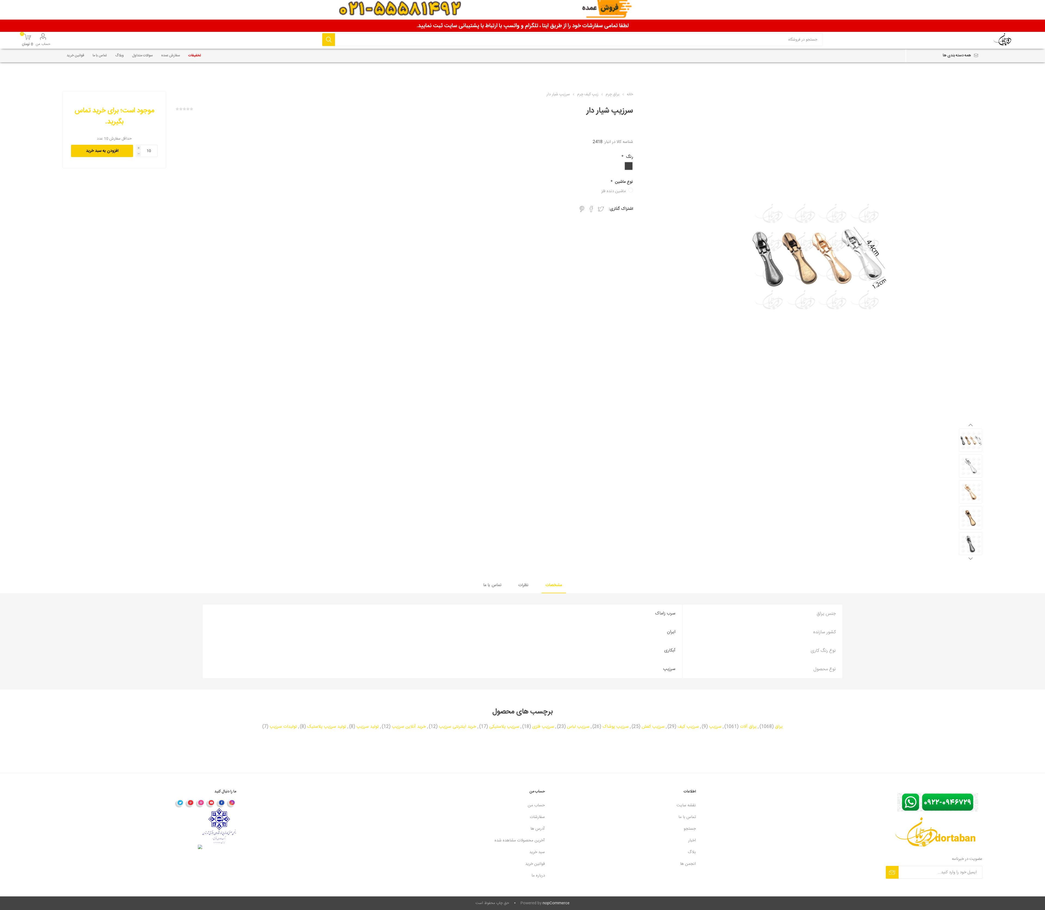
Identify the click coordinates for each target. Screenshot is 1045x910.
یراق (779, 727)
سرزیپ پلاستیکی (504, 727)
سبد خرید (537, 852)
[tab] (554, 585)
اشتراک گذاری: (621, 208)
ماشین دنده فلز (613, 191)
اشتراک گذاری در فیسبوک (591, 209)
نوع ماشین (623, 182)
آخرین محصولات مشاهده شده (519, 840)
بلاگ (692, 852)
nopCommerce (556, 903)
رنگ (629, 156)
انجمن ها (688, 863)
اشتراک (892, 872)
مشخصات (554, 585)
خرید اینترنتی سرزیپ (457, 727)
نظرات (523, 585)
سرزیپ (715, 727)
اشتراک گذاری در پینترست (582, 209)
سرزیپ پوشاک (616, 727)
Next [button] (970, 558)
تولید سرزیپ (367, 727)
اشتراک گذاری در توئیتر (601, 209)
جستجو (328, 39)
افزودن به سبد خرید (102, 150)
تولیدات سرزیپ (283, 727)
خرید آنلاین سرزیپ (409, 727)
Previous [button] (970, 425)
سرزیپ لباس (578, 727)
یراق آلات (748, 727)
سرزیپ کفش (653, 727)
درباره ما (538, 875)
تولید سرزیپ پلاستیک (326, 727)
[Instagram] (231, 803)
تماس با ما (492, 585)
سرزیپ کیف (688, 727)
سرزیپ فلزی (543, 727)
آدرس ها (537, 828)
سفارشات (537, 817)
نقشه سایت (686, 805)
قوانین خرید (535, 863)
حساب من (43, 44)
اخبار (692, 840)
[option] (970, 440)
